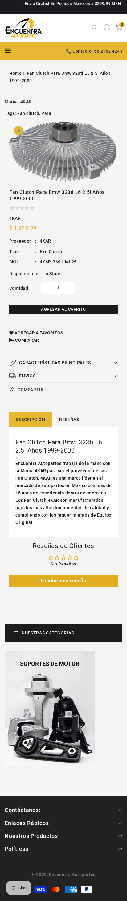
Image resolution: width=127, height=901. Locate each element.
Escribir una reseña (64, 581)
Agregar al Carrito (63, 309)
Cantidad (18, 288)
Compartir (30, 389)
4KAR (26, 101)
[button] (95, 28)
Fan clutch (28, 113)
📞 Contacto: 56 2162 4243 (94, 51)
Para (46, 113)
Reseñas (69, 419)
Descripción (30, 419)
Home (15, 73)
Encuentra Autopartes (72, 874)
